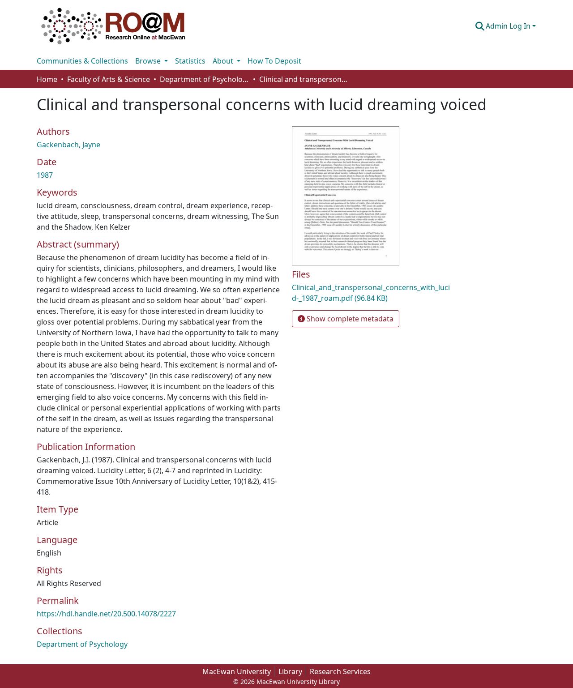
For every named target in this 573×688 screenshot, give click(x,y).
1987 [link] (45, 175)
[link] (371, 292)
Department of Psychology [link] (204, 79)
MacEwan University (236, 671)
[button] (113, 26)
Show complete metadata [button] (349, 319)
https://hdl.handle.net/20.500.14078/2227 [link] (106, 614)
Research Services (340, 671)
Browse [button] (148, 61)
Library (290, 671)
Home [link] (47, 79)
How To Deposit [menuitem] (274, 61)
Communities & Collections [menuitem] (82, 61)
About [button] (224, 61)
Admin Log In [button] (509, 26)
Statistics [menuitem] (190, 61)
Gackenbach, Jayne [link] (68, 145)
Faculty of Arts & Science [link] (108, 79)
